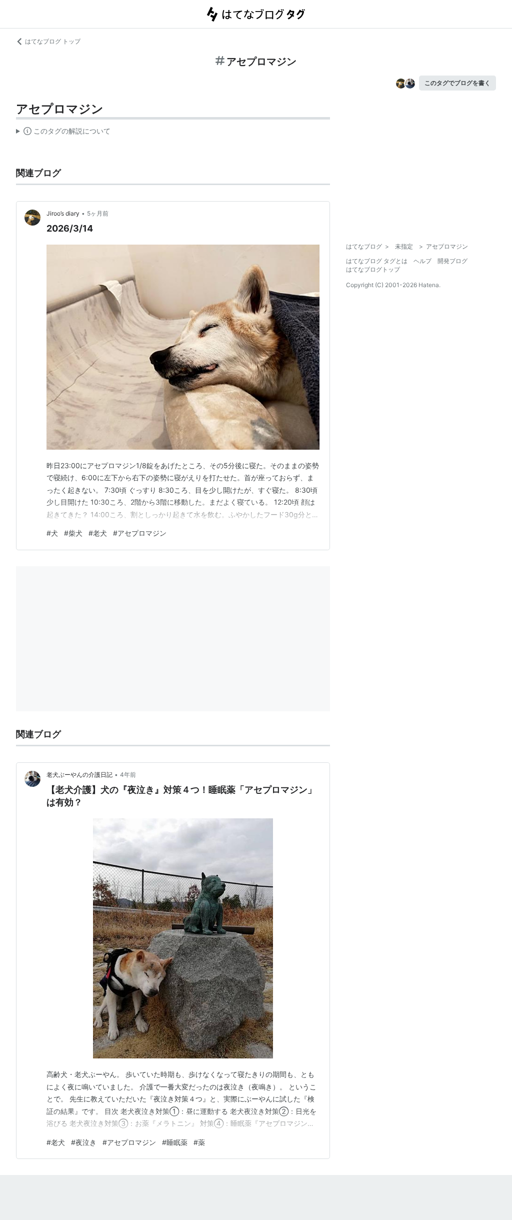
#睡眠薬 (175, 1142)
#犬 (52, 533)
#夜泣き (83, 1142)
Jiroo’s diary (63, 213)
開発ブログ (453, 261)
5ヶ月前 (97, 213)
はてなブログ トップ (52, 41)
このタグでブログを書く (457, 83)
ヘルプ (423, 261)
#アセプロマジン (139, 533)
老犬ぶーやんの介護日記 (79, 774)
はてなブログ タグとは (377, 261)
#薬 (199, 1142)
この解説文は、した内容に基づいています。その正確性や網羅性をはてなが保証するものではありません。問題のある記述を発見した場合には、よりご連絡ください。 (63, 133)
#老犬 (97, 533)
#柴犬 (73, 533)
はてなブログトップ (373, 269)
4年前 (128, 774)
